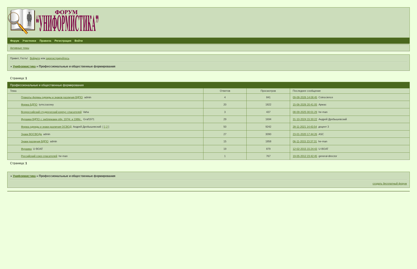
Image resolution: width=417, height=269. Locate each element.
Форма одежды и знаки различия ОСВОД (46, 126)
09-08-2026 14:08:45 (305, 97)
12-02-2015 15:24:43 (305, 148)
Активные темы (19, 47)
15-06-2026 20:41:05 (305, 104)
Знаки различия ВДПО (35, 141)
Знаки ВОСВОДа (31, 134)
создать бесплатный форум (390, 183)
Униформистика (24, 66)
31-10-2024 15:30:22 (305, 119)
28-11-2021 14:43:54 (305, 126)
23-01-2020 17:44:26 (305, 134)
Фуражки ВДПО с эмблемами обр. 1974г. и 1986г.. (51, 119)
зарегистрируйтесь (57, 58)
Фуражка (26, 148)
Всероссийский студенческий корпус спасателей (51, 112)
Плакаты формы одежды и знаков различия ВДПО (52, 97)
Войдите (35, 58)
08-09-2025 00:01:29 (305, 112)
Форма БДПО (29, 104)
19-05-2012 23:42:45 (305, 156)
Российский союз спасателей (39, 156)
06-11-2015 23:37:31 (305, 141)
